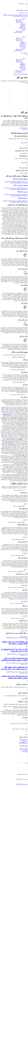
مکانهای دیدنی (19, 439)
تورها (24, 18)
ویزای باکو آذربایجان (23, 743)
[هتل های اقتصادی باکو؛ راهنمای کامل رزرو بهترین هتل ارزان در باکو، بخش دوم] (16, 662)
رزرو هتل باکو (24, 740)
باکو (26, 646)
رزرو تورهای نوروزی (23, 741)
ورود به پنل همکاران (23, 12)
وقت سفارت (24, 750)
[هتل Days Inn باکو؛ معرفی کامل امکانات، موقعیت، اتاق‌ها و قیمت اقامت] (16, 671)
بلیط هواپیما (22, 24)
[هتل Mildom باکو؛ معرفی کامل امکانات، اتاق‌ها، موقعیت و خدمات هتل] (17, 637)
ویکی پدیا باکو (13, 480)
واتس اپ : (21, 10)
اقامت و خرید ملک (23, 748)
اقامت (23, 29)
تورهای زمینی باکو (23, 749)
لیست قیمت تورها (23, 739)
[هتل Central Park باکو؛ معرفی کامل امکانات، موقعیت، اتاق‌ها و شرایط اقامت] (17, 654)
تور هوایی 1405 (19, 19)
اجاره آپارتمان (22, 27)
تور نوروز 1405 (19, 22)
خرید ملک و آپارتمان (18, 32)
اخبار (26, 638)
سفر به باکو (22, 28)
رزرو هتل (23, 23)
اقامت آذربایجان (18, 31)
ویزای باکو (23, 26)
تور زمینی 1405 (19, 21)
